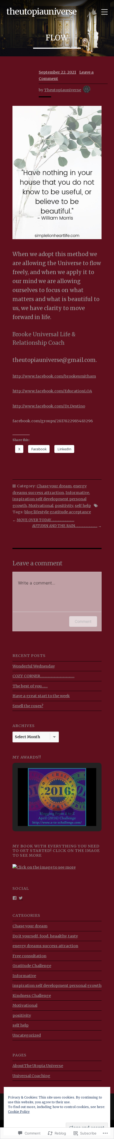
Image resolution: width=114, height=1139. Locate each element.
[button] (45, 811)
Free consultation (29, 956)
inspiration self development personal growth (57, 985)
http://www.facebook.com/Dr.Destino (48, 406)
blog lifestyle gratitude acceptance (57, 512)
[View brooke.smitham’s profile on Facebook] (14, 897)
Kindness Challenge (31, 995)
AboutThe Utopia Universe (37, 1065)
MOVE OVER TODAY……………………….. (45, 520)
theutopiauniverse (41, 11)
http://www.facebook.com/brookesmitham (54, 376)
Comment (83, 621)
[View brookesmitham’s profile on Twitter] (21, 897)
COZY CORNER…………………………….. (43, 676)
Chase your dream (54, 486)
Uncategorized (26, 1035)
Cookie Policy (19, 1112)
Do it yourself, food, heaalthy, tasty (45, 936)
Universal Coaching (31, 1075)
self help (83, 505)
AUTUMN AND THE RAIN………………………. (64, 526)
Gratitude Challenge (31, 965)
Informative (77, 492)
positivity (64, 505)
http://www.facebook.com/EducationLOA (52, 391)
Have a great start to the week (41, 695)
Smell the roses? (27, 706)
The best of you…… (30, 686)
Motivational (40, 505)
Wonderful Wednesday (33, 666)
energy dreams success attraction (45, 945)
